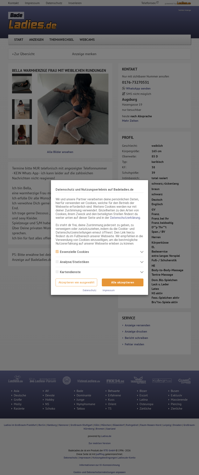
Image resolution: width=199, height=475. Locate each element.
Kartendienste (70, 272)
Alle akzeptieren (122, 282)
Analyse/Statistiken (74, 262)
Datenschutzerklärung (125, 218)
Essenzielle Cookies (74, 252)
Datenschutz (89, 290)
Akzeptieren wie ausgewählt (76, 282)
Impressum (109, 290)
